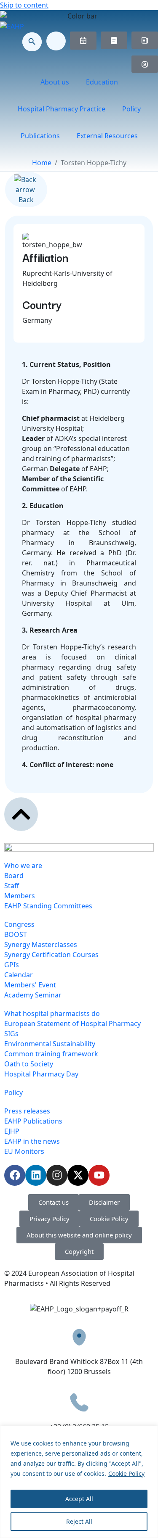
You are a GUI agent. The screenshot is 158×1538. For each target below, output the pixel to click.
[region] (79, 1482)
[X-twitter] (77, 1175)
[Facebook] (14, 1175)
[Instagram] (56, 1175)
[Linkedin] (35, 1175)
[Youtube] (99, 1175)
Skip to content (24, 5)
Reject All (79, 1521)
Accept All (79, 1499)
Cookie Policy (126, 1473)
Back (26, 199)
